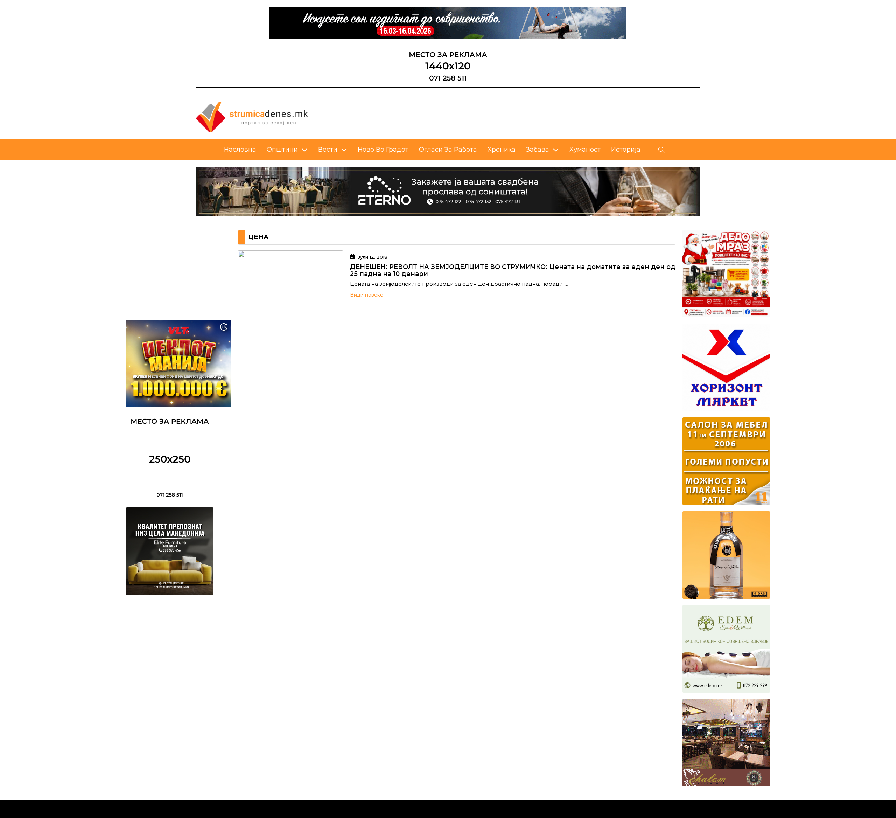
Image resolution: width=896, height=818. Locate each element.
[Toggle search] (661, 150)
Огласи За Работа (448, 149)
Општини (282, 149)
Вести (327, 149)
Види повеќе (366, 295)
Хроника (502, 149)
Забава (537, 149)
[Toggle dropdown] (304, 150)
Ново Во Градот (383, 149)
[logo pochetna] (252, 116)
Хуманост (585, 149)
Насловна (240, 149)
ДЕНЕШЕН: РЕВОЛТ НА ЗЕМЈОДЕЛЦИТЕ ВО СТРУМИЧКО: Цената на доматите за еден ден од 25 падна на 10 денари (513, 270)
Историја (625, 149)
